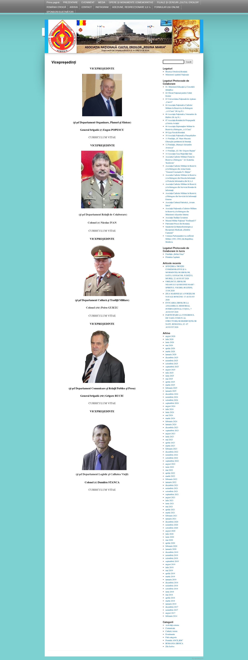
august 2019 (170, 564)
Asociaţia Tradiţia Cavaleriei (177, 217)
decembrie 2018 (172, 582)
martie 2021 (170, 512)
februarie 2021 (171, 515)
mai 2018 (169, 594)
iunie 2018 (170, 591)
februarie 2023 (171, 448)
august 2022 (170, 463)
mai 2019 (169, 570)
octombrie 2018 (172, 588)
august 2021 (170, 497)
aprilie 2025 (170, 381)
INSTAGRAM (101, 7)
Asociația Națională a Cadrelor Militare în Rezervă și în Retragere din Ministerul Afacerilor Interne (181, 211)
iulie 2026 (169, 339)
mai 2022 (169, 470)
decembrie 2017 (172, 606)
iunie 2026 (170, 342)
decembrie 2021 (172, 485)
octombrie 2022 (172, 457)
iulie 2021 (169, 500)
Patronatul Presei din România (178, 223)
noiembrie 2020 (172, 524)
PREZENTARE (70, 2)
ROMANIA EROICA (174, 643)
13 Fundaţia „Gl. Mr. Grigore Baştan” (181, 150)
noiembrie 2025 (172, 360)
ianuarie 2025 (171, 390)
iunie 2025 (170, 375)
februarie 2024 (171, 421)
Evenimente (170, 634)
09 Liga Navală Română (175, 132)
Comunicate (170, 628)
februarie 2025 (171, 387)
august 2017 (170, 613)
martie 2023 (170, 445)
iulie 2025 (169, 372)
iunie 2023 (170, 436)
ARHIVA (74, 7)
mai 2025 (169, 378)
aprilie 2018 (170, 597)
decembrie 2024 (172, 394)
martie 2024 (170, 418)
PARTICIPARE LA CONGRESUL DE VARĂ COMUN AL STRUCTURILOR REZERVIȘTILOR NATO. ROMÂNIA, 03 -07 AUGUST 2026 (181, 320)
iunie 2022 (170, 467)
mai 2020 (169, 540)
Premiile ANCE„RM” (174, 640)
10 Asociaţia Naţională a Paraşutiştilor (181, 135)
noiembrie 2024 (172, 397)
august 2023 (170, 433)
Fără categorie (171, 637)
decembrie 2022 (172, 451)
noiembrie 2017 (172, 609)
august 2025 (170, 369)
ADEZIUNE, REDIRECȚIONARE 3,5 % (131, 7)
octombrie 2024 (172, 400)
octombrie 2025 (172, 363)
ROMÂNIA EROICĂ (56, 7)
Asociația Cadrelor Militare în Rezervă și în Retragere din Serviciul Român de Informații (181, 187)
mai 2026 (169, 345)
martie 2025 (170, 384)
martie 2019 (170, 576)
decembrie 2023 (172, 427)
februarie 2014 (171, 616)
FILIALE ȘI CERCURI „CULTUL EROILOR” (178, 2)
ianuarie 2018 (171, 603)
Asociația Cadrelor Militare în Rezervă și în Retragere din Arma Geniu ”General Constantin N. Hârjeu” (181, 168)
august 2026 (170, 336)
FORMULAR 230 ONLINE (167, 7)
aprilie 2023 (170, 442)
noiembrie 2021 (172, 488)
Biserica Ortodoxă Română (176, 71)
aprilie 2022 (170, 473)
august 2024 (170, 406)
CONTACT (86, 7)
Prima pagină (53, 2)
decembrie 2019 (172, 552)
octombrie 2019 (172, 558)
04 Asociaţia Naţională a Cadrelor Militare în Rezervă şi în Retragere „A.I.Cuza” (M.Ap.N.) (179, 108)
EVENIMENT (87, 2)
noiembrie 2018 (172, 585)
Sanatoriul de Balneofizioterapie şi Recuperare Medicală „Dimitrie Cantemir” (179, 229)
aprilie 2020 (170, 543)
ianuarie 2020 (171, 549)
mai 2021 (169, 506)
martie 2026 (170, 351)
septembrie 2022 (172, 460)
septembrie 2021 (172, 494)
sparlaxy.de (199, 658)
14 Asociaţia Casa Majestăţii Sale (179, 153)
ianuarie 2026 (171, 354)
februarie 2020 (171, 546)
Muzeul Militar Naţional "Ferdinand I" (181, 220)
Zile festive (170, 646)
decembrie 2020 (172, 521)
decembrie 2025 (172, 357)
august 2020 (170, 530)
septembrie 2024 (172, 403)
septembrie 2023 (172, 430)
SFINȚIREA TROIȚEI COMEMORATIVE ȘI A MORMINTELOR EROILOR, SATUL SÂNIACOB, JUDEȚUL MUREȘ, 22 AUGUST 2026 (179, 272)
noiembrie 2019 (172, 555)
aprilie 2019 (170, 573)
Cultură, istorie (171, 631)
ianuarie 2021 (171, 518)
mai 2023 (169, 439)
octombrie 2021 (172, 491)
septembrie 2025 (172, 366)
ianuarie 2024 (171, 424)
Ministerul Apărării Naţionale (177, 74)
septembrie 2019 (172, 561)
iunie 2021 (170, 503)
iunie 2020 (170, 536)
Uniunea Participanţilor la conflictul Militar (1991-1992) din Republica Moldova (180, 238)
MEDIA (101, 2)
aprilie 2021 (170, 509)
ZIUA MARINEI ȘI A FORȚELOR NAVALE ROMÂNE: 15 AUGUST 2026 (180, 296)
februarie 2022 (171, 479)
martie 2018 (170, 600)
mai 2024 (169, 415)
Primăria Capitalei (173, 257)
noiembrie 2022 (172, 454)
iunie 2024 (170, 412)
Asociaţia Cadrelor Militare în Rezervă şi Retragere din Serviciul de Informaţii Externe (181, 196)
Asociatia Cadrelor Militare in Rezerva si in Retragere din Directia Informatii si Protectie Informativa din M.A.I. (181, 178)
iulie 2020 (169, 533)
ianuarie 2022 (171, 482)
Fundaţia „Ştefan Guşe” (175, 254)
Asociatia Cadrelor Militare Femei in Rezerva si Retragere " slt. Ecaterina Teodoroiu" (180, 159)
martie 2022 (170, 476)
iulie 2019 (169, 567)
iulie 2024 (169, 409)
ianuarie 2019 (171, 579)
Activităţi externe (172, 625)
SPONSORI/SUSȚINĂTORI (60, 11)
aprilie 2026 (170, 348)
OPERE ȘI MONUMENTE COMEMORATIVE (131, 2)
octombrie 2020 (172, 527)
